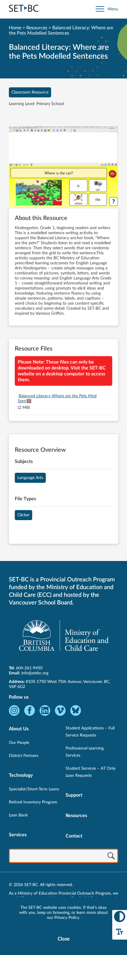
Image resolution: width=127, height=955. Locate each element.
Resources (36, 27)
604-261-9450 (29, 668)
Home (15, 27)
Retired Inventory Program (33, 802)
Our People (19, 743)
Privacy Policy (66, 918)
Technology (21, 775)
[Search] (111, 856)
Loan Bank (18, 815)
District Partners (23, 756)
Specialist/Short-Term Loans (34, 789)
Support (74, 795)
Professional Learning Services (85, 752)
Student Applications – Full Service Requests (90, 731)
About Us (19, 728)
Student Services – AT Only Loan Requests (90, 772)
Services (18, 834)
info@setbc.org (34, 673)
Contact (74, 836)
